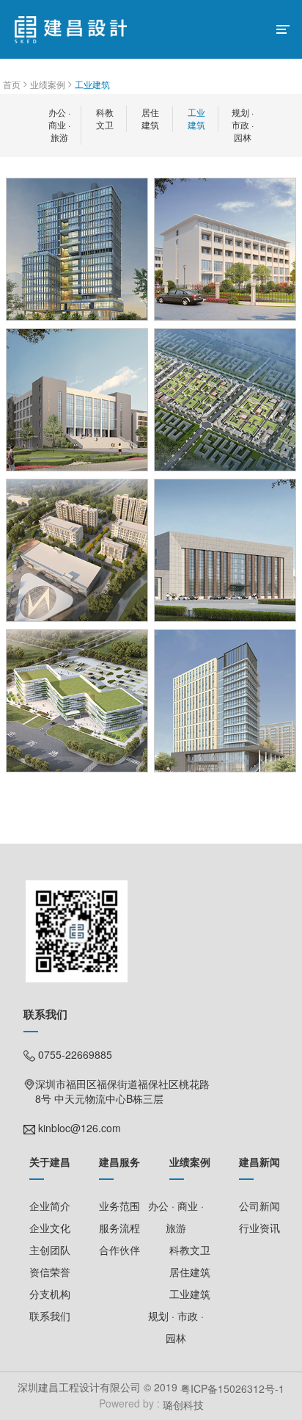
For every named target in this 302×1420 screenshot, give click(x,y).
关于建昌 (49, 1161)
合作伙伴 (119, 1249)
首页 (12, 84)
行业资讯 (259, 1227)
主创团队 (49, 1249)
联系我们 (49, 1315)
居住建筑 (150, 118)
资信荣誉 (49, 1271)
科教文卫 (105, 118)
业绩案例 (47, 84)
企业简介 (49, 1205)
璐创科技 (182, 1405)
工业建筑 (92, 84)
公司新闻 (259, 1205)
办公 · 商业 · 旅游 (59, 124)
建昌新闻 (259, 1161)
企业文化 (49, 1227)
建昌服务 (119, 1161)
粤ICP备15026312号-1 (232, 1388)
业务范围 (119, 1205)
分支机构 (49, 1293)
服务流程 (119, 1227)
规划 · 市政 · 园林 (243, 124)
